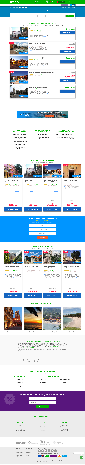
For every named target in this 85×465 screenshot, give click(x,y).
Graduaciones (28, 452)
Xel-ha (20, 426)
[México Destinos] (15, 1)
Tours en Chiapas (19, 455)
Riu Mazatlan (42, 426)
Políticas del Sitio (35, 460)
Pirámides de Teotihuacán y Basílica (19, 427)
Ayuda (60, 460)
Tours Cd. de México (19, 452)
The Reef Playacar (65, 429)
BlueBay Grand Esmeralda (65, 426)
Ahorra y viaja (45, 461)
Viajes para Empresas (29, 451)
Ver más (44, 36)
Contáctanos (28, 460)
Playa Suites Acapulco (65, 430)
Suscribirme (42, 407)
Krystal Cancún (42, 430)
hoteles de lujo (58, 353)
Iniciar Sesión (62, 1)
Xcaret (20, 425)
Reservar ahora (67, 32)
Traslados (27, 456)
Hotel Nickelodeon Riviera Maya (42, 427)
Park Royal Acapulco (65, 427)
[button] (35, 5)
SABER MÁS (42, 237)
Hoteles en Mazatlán (19, 451)
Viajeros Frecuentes (29, 449)
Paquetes (27, 455)
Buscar (70, 15)
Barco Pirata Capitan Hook (20, 430)
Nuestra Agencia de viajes (21, 460)
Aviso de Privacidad (42, 460)
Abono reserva (64, 460)
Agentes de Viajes (55, 460)
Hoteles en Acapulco (19, 456)
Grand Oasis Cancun (42, 425)
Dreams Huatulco (65, 425)
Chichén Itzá (20, 429)
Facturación (48, 460)
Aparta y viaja (39, 461)
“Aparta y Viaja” (40, 354)
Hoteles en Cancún (19, 449)
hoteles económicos (48, 353)
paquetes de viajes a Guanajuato (29, 347)
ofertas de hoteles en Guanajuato (56, 346)
